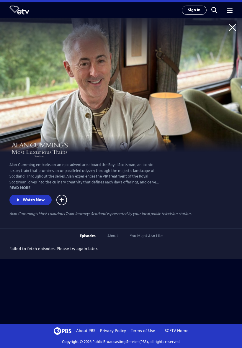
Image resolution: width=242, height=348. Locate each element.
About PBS (85, 330)
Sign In (194, 10)
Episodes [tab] (88, 236)
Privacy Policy (113, 330)
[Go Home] (232, 27)
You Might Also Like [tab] (146, 236)
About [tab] (112, 236)
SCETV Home (177, 330)
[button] (214, 10)
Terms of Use (143, 330)
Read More (19, 188)
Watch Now (34, 199)
